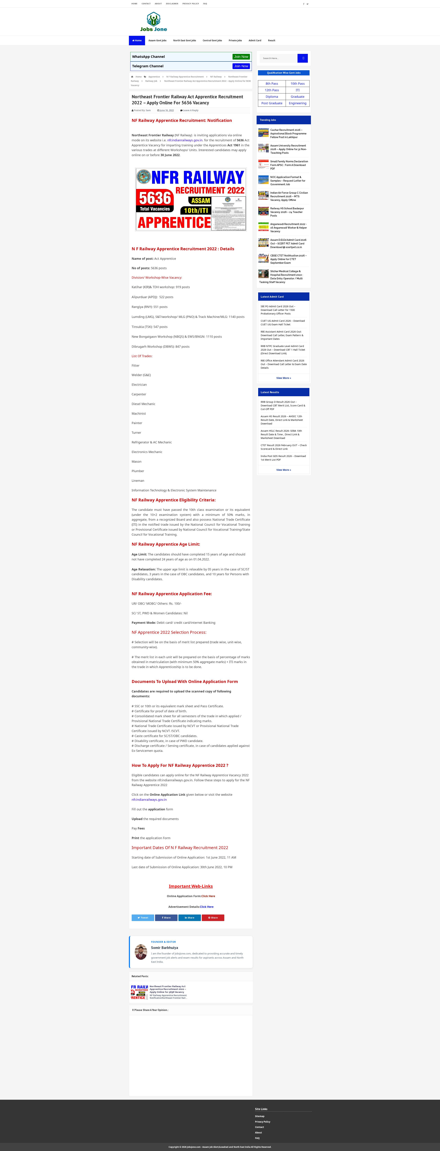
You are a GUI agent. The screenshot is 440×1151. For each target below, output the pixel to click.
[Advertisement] (248, 19)
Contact (259, 1127)
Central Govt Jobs (212, 40)
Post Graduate (271, 103)
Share (167, 917)
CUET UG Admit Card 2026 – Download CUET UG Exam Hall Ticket (283, 322)
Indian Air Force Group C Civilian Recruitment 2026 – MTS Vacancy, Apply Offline (289, 196)
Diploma (272, 96)
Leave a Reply (190, 110)
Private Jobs (235, 40)
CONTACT (146, 3)
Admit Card (255, 40)
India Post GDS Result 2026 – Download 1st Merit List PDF (283, 457)
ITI (298, 90)
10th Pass (298, 83)
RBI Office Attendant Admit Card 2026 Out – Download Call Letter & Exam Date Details (284, 364)
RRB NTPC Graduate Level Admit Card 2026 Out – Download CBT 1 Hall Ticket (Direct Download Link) (283, 349)
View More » (283, 378)
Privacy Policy (262, 1121)
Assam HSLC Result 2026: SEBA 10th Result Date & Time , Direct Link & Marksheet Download (281, 434)
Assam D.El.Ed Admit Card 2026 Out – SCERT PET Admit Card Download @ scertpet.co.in (288, 244)
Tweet (144, 917)
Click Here (208, 896)
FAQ (205, 3)
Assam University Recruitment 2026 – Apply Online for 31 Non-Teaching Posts (288, 149)
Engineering (297, 103)
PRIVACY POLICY (191, 3)
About (258, 1132)
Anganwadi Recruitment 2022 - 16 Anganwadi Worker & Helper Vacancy (288, 228)
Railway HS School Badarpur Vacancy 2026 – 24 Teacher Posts (287, 212)
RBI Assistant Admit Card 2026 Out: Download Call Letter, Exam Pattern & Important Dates (282, 335)
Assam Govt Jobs (157, 40)
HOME (134, 3)
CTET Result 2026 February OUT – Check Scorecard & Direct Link (284, 447)
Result (271, 40)
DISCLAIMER (172, 3)
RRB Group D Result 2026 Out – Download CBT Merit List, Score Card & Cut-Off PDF (283, 405)
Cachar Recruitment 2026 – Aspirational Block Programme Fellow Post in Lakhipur (288, 134)
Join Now (241, 57)
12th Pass (272, 90)
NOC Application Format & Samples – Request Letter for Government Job (287, 181)
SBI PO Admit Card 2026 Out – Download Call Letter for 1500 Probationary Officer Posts (278, 310)
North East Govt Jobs (184, 40)
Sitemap (259, 1116)
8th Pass (272, 83)
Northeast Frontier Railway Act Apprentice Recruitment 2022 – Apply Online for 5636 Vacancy (168, 989)
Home (138, 40)
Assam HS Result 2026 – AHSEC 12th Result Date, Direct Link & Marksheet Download (282, 420)
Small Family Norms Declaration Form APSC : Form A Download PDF (289, 165)
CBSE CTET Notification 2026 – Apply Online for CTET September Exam (288, 259)
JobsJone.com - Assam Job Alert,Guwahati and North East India (218, 1146)
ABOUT (158, 3)
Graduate (297, 96)
